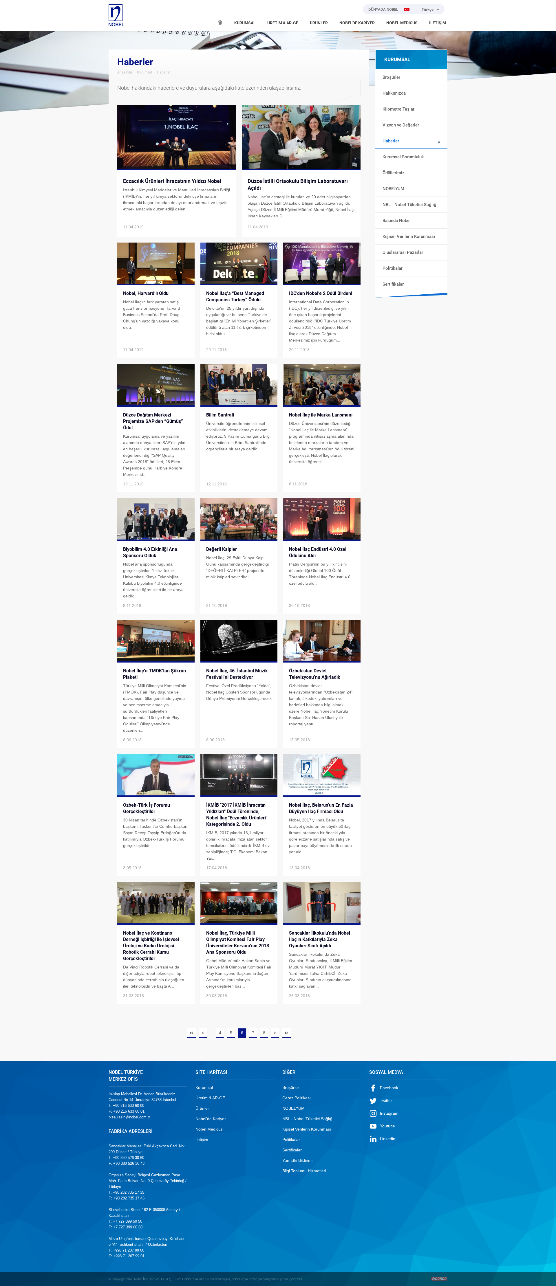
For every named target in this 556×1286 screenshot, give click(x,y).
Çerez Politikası (296, 1098)
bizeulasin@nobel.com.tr (129, 1117)
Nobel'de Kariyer (210, 1118)
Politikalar (291, 1139)
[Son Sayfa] (286, 1033)
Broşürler (290, 1087)
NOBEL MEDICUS (402, 23)
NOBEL (116, 15)
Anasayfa (124, 72)
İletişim (201, 1139)
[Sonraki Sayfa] (275, 1033)
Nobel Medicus (209, 1129)
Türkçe (428, 9)
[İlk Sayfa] (191, 1033)
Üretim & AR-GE (210, 1098)
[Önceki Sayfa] (203, 1033)
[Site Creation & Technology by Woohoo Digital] (439, 1279)
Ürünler (202, 1108)
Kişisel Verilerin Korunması (306, 1129)
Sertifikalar (292, 1150)
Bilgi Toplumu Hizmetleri (304, 1170)
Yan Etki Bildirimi (297, 1160)
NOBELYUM (293, 1108)
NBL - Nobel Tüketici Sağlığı (308, 1118)
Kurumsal (144, 72)
